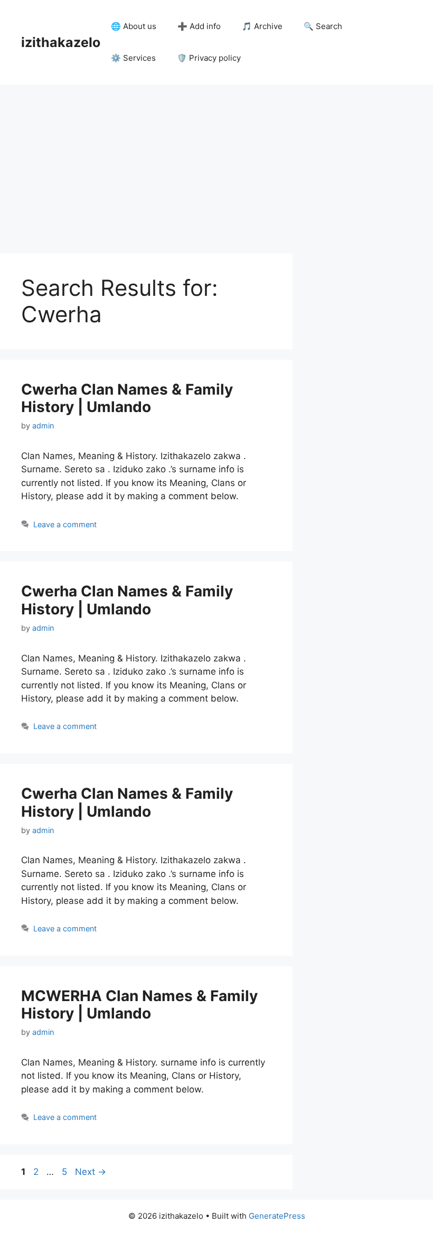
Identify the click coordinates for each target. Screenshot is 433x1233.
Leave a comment (65, 524)
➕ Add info (199, 26)
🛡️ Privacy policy (209, 58)
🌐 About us (133, 26)
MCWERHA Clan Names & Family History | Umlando (139, 1005)
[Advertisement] (216, 164)
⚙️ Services (133, 58)
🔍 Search (323, 26)
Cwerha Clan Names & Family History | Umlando (127, 398)
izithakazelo (60, 42)
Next (90, 1171)
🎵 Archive (262, 26)
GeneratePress (277, 1216)
